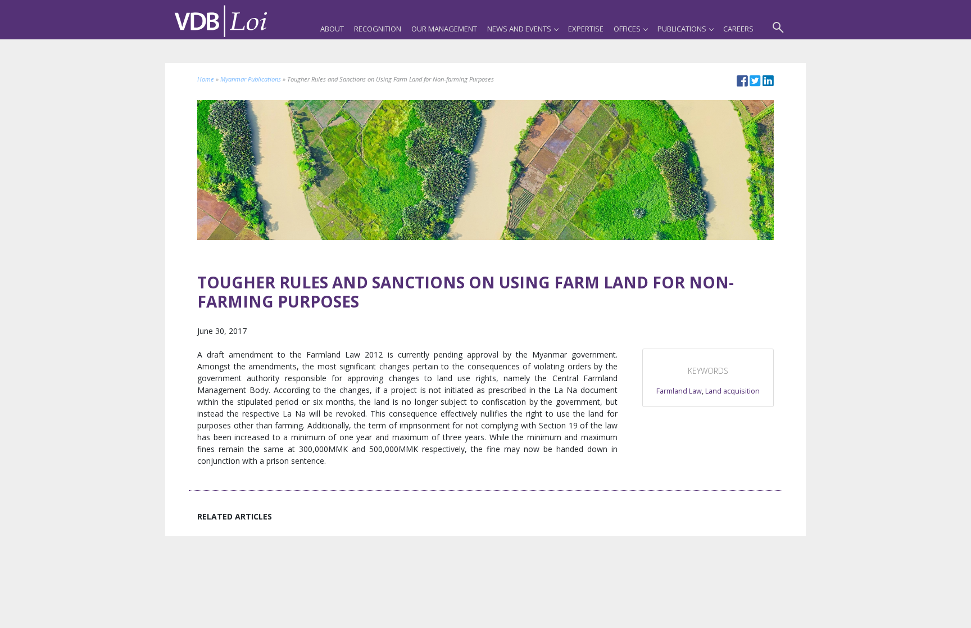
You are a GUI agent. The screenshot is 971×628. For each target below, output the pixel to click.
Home (205, 79)
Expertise (586, 29)
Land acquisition (732, 391)
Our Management (444, 29)
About (332, 29)
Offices (627, 29)
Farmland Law (679, 391)
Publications (681, 29)
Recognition (377, 29)
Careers (738, 29)
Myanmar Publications (250, 79)
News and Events (519, 29)
